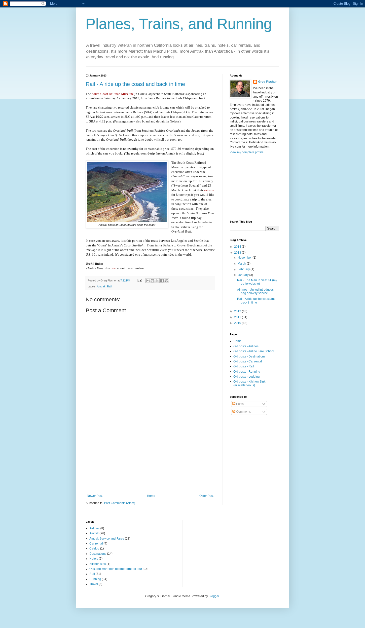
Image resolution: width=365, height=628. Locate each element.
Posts (239, 404)
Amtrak (101, 286)
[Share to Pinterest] (166, 280)
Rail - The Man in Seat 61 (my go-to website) (257, 281)
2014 (238, 246)
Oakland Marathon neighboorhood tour (115, 569)
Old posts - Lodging (246, 376)
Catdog (94, 548)
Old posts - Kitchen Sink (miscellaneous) (249, 383)
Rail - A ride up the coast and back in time (135, 84)
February (244, 269)
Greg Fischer (267, 81)
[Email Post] (139, 280)
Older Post (206, 496)
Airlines (94, 528)
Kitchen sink (97, 564)
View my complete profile (246, 152)
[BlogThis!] (152, 280)
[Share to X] (157, 280)
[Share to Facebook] (161, 280)
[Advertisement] (150, 457)
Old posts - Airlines (245, 346)
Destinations (97, 553)
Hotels (93, 558)
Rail (109, 286)
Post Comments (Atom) (119, 503)
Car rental (96, 543)
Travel (93, 584)
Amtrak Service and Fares (106, 538)
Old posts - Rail (243, 366)
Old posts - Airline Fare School (253, 351)
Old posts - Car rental (247, 361)
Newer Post (95, 496)
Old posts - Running (246, 371)
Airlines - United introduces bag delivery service (255, 291)
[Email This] (147, 280)
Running (95, 579)
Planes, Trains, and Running (179, 24)
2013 (238, 252)
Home (151, 496)
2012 (238, 311)
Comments (243, 411)
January (243, 275)
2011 (238, 317)
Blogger (214, 596)
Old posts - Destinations (249, 356)
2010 (238, 323)
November (245, 257)
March (242, 263)
